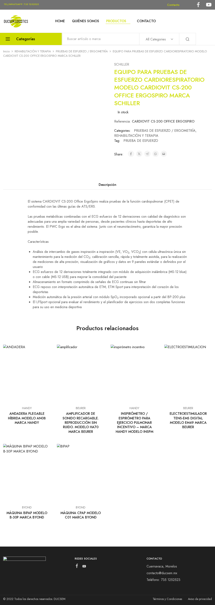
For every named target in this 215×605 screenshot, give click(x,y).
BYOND (27, 507)
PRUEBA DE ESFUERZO (140, 140)
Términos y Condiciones (167, 599)
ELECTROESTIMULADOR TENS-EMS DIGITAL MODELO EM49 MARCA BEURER (188, 420)
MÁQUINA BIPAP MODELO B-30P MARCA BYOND (27, 515)
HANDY (27, 408)
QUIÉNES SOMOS (85, 21)
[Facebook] (77, 567)
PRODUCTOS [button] (116, 21)
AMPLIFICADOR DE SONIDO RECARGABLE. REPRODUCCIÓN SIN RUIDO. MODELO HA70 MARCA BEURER (81, 422)
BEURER (81, 408)
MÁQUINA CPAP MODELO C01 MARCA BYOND (80, 515)
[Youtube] (84, 567)
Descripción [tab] (107, 184)
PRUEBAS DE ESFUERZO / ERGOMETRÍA (82, 51)
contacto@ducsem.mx (162, 573)
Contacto (173, 4)
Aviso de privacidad (200, 599)
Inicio (6, 51)
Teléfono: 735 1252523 (163, 579)
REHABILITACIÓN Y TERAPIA (33, 51)
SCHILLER (121, 64)
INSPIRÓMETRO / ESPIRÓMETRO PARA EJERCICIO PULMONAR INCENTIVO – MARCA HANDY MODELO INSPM (134, 422)
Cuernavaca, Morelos (162, 566)
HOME (60, 21)
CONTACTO (146, 21)
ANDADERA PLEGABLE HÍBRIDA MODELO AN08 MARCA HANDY (27, 418)
